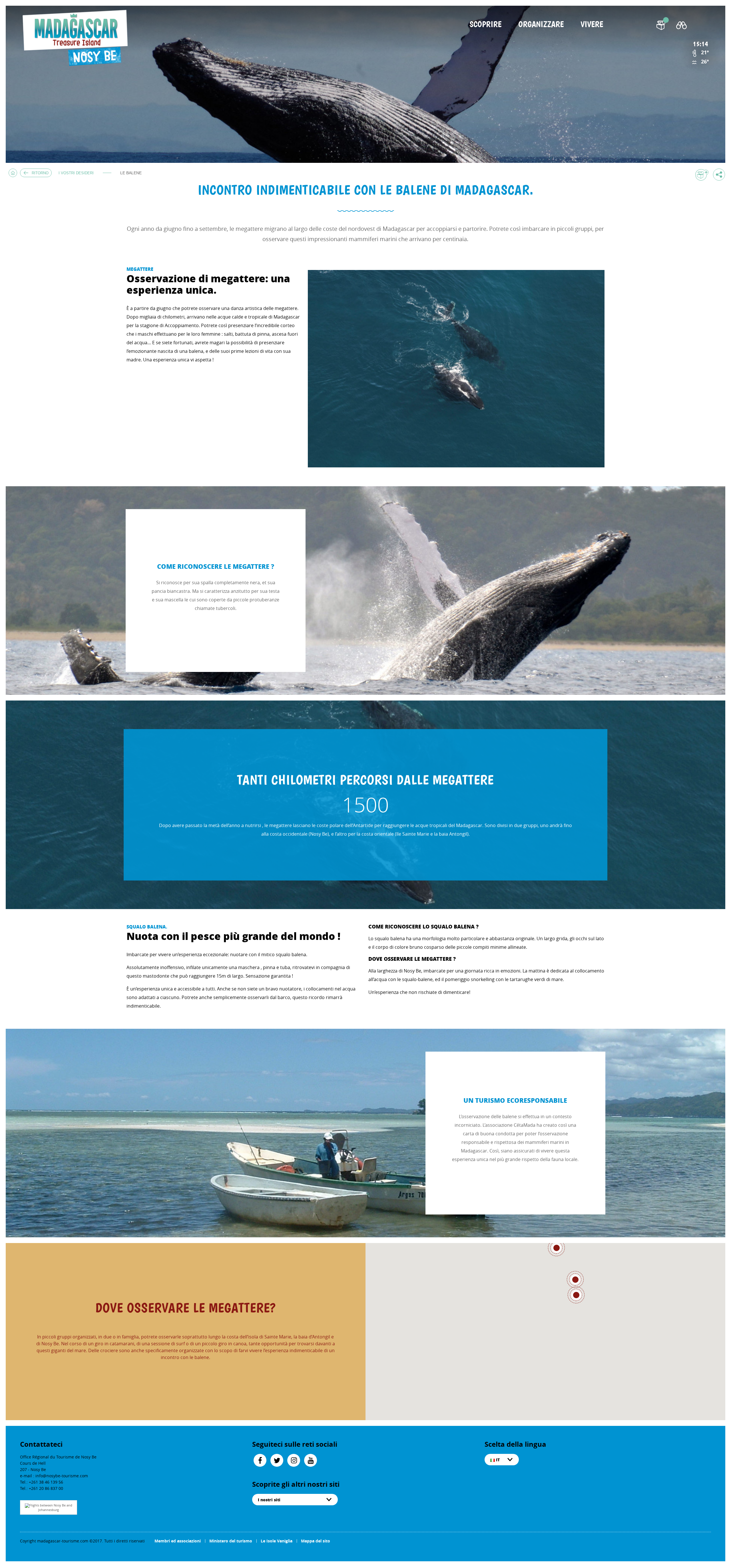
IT (497, 1459)
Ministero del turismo (230, 1541)
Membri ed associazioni (177, 1541)
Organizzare (541, 24)
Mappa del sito (315, 1541)
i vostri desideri (76, 173)
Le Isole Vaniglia (276, 1541)
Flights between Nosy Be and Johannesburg (50, 1507)
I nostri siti (269, 1499)
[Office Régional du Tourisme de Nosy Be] (78, 38)
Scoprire (485, 24)
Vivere (592, 24)
